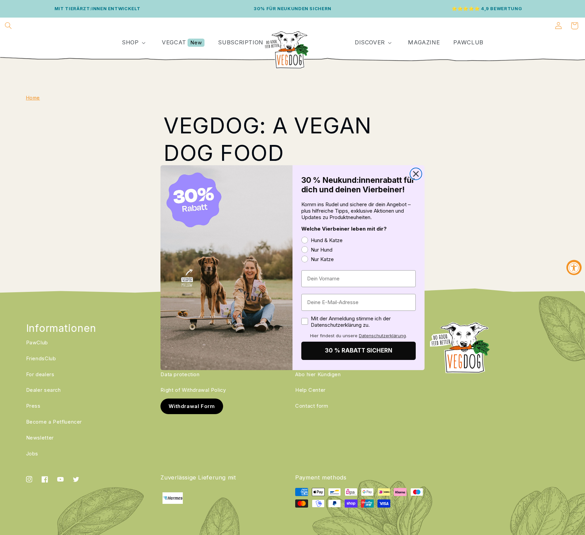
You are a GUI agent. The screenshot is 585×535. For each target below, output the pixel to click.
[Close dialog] (416, 174)
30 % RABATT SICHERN (358, 350)
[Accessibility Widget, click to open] (574, 267)
